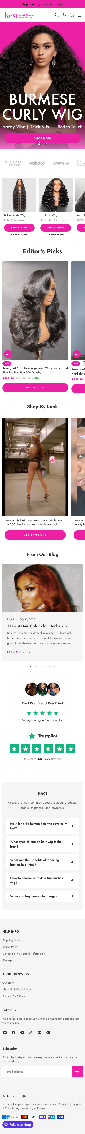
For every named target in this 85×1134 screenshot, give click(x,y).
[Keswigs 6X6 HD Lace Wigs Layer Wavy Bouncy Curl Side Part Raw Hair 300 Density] (35, 310)
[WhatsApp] (48, 1032)
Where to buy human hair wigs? (33, 896)
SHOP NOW (19, 227)
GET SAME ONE (35, 534)
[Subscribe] (77, 1071)
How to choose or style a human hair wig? (37, 880)
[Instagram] (35, 467)
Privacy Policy (40, 1104)
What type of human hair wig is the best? (36, 844)
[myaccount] (64, 14)
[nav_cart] (72, 14)
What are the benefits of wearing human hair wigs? (34, 862)
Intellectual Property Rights (16, 1104)
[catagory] (80, 15)
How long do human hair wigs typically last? (38, 826)
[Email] (39, 1032)
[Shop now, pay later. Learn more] (42, 4)
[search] (56, 14)
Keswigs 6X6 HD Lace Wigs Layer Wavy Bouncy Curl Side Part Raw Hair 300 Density (35, 370)
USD (23, 1096)
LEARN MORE (19, 234)
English (6, 1096)
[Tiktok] (30, 1032)
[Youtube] (22, 1032)
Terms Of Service (58, 1104)
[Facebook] (13, 1032)
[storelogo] (28, 15)
